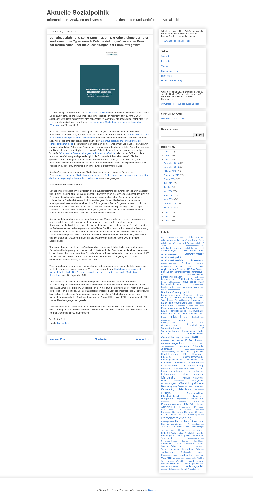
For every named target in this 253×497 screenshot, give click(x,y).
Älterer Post (143, 339)
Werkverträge (196, 461)
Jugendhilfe (185, 351)
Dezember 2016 (171, 163)
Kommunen (180, 362)
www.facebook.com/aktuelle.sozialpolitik (180, 104)
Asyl (202, 266)
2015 (167, 212)
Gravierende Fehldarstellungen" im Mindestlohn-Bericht (87, 153)
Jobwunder (198, 346)
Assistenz (190, 266)
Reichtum (200, 409)
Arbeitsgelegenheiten (171, 248)
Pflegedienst (198, 396)
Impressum (166, 76)
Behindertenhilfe (182, 272)
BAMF (194, 269)
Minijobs (186, 378)
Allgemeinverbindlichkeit (172, 240)
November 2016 (171, 167)
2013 (167, 220)
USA (163, 458)
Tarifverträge (168, 452)
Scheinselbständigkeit (171, 424)
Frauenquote (198, 320)
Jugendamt (166, 349)
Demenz (200, 295)
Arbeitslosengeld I (194, 248)
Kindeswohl (184, 360)
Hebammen (166, 340)
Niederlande (179, 381)
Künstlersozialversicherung (185, 368)
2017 (167, 155)
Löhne (185, 374)
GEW (201, 328)
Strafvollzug (189, 444)
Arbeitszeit (187, 263)
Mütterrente (198, 378)
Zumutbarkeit (193, 469)
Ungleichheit (186, 454)
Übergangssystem (169, 455)
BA (188, 269)
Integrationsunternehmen (193, 343)
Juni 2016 (168, 187)
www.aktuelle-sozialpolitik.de (177, 41)
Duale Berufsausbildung (174, 302)
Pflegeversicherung (171, 404)
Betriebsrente (197, 279)
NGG (163, 380)
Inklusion (165, 343)
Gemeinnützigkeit (184, 323)
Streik (200, 443)
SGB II (175, 430)
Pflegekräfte (197, 398)
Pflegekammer (182, 399)
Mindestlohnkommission (97, 112)
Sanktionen (197, 421)
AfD (162, 237)
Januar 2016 (170, 207)
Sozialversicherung (169, 441)
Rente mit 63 (190, 412)
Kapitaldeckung (169, 354)
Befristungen (167, 272)
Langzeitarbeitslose (171, 371)
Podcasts (165, 61)
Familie (164, 313)
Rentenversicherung (176, 418)
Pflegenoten (199, 401)
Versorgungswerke (189, 458)
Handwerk (185, 337)
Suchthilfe (200, 446)
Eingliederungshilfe (196, 303)
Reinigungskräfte (168, 412)
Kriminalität (165, 368)
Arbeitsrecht (197, 260)
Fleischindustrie (190, 313)
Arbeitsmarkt (194, 254)
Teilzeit (200, 452)
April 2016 (169, 195)
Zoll (185, 469)
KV (202, 368)
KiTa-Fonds (166, 362)
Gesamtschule (198, 323)
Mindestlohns (88, 137)
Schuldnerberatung (196, 424)
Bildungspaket (174, 282)
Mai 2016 (168, 191)
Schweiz (187, 426)
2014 (167, 216)
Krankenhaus (196, 362)
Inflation (200, 341)
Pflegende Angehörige (173, 401)
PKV (186, 404)
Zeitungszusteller (176, 469)
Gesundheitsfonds (195, 325)
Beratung (165, 274)
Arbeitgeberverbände (195, 246)
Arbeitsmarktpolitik (171, 257)
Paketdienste (185, 389)
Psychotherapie (167, 409)
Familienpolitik (176, 313)
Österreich (199, 386)
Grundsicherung (170, 337)
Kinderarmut (198, 354)
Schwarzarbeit (175, 426)
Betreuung (199, 277)
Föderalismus (198, 317)
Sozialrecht (166, 438)
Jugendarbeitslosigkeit (194, 349)
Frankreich (165, 320)
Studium (165, 446)
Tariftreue (200, 449)
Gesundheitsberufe (170, 325)
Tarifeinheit (174, 449)
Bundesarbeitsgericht (171, 284)
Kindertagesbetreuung (193, 357)
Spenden (185, 441)
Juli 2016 (168, 183)
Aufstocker (182, 269)
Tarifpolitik (187, 448)
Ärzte (179, 266)
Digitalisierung (185, 297)
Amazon (191, 243)
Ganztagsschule (168, 323)
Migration (198, 373)
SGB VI (191, 430)
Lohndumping (168, 373)
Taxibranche (186, 452)
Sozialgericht (184, 436)
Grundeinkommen (195, 333)
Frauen (182, 320)
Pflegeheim (167, 398)
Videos (164, 66)
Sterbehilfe (166, 443)
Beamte (200, 269)
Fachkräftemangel (178, 311)
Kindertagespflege (169, 360)
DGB (175, 297)
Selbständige (197, 426)
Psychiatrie (199, 407)
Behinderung (197, 272)
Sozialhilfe (198, 435)
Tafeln (163, 449)
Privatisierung (184, 407)
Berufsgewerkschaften (171, 277)
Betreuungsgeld (168, 279)
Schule (164, 426)
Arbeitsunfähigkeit (168, 263)
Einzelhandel (167, 305)
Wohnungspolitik (195, 466)
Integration (176, 343)
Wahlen (200, 458)
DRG (195, 297)
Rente (179, 411)
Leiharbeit (198, 371)
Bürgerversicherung (170, 295)
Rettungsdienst (167, 421)
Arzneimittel (166, 266)
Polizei (192, 404)
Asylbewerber (168, 269)
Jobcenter (184, 346)
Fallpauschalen (196, 311)
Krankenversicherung (192, 365)
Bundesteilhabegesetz (170, 290)
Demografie (166, 297)
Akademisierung (176, 237)
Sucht (191, 446)
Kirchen (194, 360)
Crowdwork (188, 295)
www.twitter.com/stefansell (173, 118)
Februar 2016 (170, 203)
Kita (201, 359)
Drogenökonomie (182, 300)
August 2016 (170, 179)
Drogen (170, 300)
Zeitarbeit (165, 469)
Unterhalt (200, 455)
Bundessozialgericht (193, 286)
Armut (200, 263)
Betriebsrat (184, 279)
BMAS (201, 282)
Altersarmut (179, 243)
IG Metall (190, 340)
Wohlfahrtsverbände (170, 463)
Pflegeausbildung (195, 393)
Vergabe (176, 458)
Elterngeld (180, 305)
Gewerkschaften (170, 330)
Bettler (163, 282)
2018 (167, 151)
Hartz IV (197, 337)
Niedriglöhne (197, 380)
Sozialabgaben (177, 433)
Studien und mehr (169, 71)
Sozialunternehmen (196, 438)
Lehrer (188, 371)
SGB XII (165, 433)
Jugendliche (198, 351)
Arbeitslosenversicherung (192, 250)
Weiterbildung (181, 461)
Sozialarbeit (189, 433)
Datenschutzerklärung (171, 80)
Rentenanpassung (196, 415)
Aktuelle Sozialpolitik (78, 12)
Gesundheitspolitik (171, 328)
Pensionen (199, 389)
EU (202, 308)
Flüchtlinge (179, 316)
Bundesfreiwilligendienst (171, 287)
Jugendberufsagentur (170, 351)
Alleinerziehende (196, 237)
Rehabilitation (185, 409)
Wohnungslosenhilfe (194, 463)
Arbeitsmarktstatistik (172, 260)
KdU (185, 354)
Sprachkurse (199, 441)
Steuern (178, 444)
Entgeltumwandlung (195, 305)
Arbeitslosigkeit (169, 254)
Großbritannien (188, 331)
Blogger (152, 490)
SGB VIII (200, 430)
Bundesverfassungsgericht (175, 292)
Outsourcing (168, 389)
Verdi (169, 457)
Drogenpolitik (197, 300)
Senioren (164, 430)
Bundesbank (198, 284)
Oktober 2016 (170, 171)
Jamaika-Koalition (168, 346)
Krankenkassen (169, 365)
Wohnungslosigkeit (170, 466)
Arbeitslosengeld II (170, 250)
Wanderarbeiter (167, 461)
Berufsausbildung (195, 274)
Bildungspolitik (189, 282)
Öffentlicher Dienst (185, 386)
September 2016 (172, 175)
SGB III (184, 430)
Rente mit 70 (178, 414)
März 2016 (169, 199)
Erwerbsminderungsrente (173, 308)
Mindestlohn (63, 323)
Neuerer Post (57, 339)
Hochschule (177, 340)
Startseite (101, 339)
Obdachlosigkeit (168, 383)
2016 (167, 159)
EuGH (164, 311)
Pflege (166, 393)
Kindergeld (166, 357)
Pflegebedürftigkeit (170, 396)
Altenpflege (191, 240)
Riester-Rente (182, 421)
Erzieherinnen (192, 308)
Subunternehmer (179, 446)
